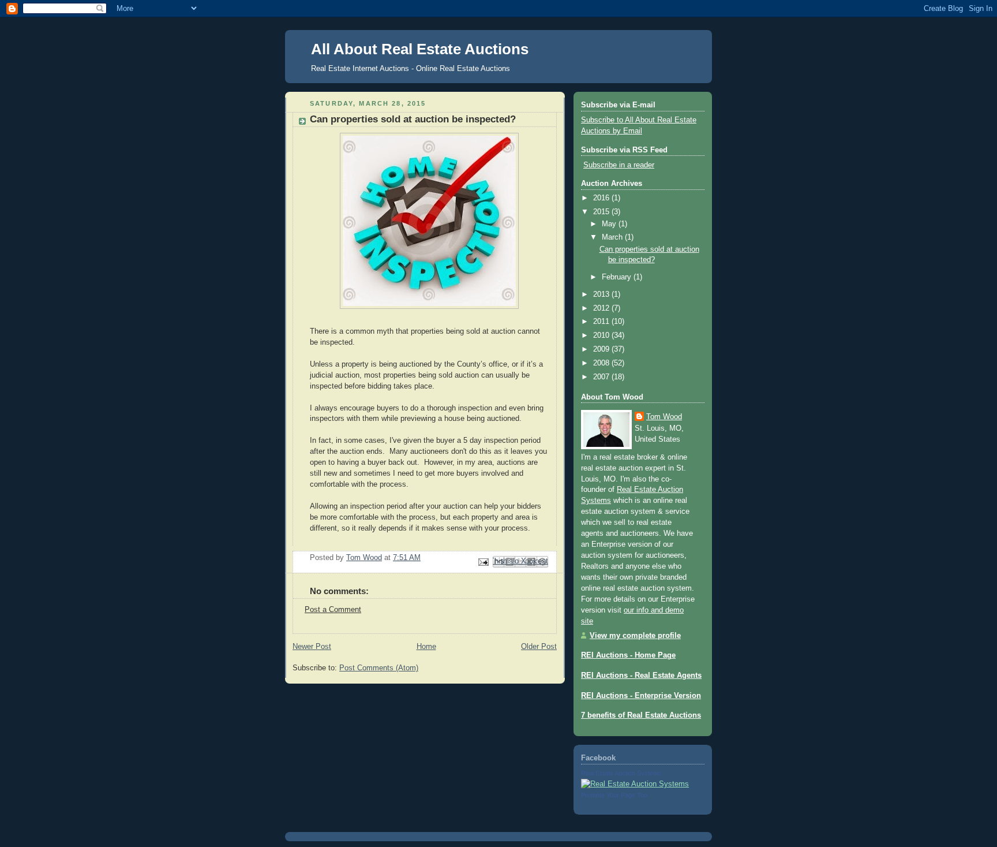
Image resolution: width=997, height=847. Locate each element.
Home (426, 647)
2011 (602, 322)
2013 (602, 294)
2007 (602, 377)
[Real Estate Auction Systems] (635, 784)
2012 (602, 308)
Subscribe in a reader (618, 165)
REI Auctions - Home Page (628, 655)
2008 (602, 363)
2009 (602, 349)
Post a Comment (333, 610)
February (618, 277)
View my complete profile (635, 636)
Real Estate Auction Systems (621, 773)
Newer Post (312, 647)
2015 (602, 212)
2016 (602, 198)
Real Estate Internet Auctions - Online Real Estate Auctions (410, 68)
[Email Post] (483, 561)
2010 (602, 335)
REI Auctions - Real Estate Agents (641, 675)
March (613, 237)
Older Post (539, 647)
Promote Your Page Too (614, 795)
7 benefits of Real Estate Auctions (641, 715)
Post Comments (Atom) (378, 668)
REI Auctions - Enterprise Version (641, 696)
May (610, 224)
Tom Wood (664, 417)
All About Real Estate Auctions (420, 49)
